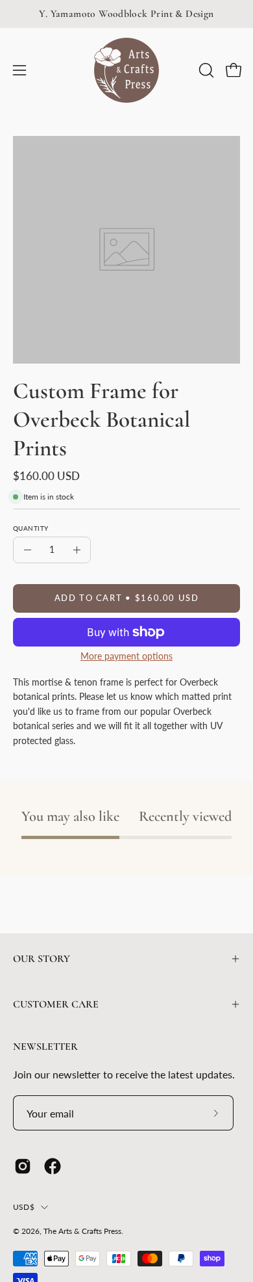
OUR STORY (41, 958)
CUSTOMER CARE (56, 1004)
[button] (205, 70)
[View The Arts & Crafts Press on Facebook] (52, 1166)
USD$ (23, 1207)
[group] (126, 14)
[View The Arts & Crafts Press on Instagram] (22, 1166)
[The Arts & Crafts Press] (126, 70)
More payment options (126, 656)
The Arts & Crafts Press (82, 1231)
